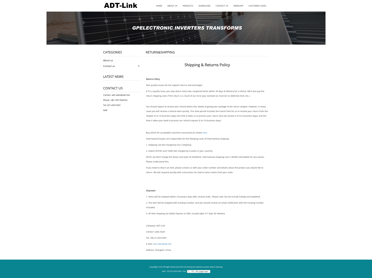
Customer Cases (257, 5)
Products (188, 5)
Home (159, 5)
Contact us (222, 5)
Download (204, 5)
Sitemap (219, 267)
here (205, 132)
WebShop (238, 5)
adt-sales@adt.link (162, 244)
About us (172, 5)
